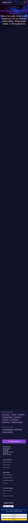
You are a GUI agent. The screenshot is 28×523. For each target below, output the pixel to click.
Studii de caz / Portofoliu (8, 496)
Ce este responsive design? (7, 429)
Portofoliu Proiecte (17, 417)
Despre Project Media (7, 490)
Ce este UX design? (18, 429)
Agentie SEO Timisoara (7, 474)
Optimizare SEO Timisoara (7, 417)
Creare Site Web (6, 419)
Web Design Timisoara (7, 477)
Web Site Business (6, 464)
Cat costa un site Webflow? (7, 432)
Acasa (9, 6)
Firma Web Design (6, 422)
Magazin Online (21, 414)
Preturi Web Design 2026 (8, 480)
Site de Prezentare (6, 414)
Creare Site (5, 483)
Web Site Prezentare (7, 462)
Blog (4, 493)
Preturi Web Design (14, 419)
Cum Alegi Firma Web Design (17, 422)
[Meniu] (25, 2)
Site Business (14, 414)
